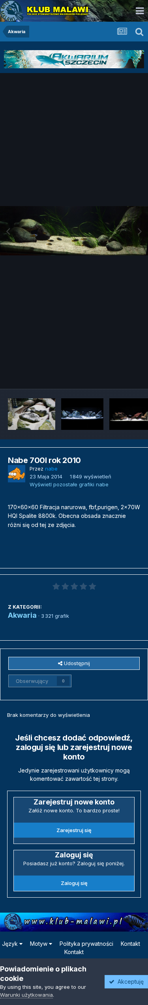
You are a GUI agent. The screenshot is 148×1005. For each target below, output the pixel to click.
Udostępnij (76, 663)
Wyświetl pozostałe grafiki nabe (69, 484)
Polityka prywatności (86, 943)
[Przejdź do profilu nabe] (16, 473)
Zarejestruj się (74, 830)
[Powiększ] (74, 230)
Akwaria (22, 615)
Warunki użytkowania (26, 995)
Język (10, 943)
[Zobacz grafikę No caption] (31, 414)
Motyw (39, 943)
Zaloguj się (74, 883)
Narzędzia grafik (110, 374)
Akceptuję (129, 981)
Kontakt (130, 943)
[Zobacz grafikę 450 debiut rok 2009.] (82, 414)
